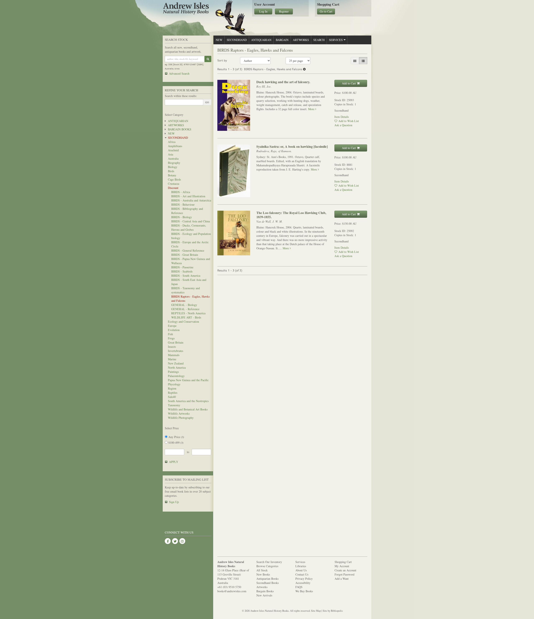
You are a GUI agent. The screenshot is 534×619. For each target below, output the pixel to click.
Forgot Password (344, 574)
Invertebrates (175, 351)
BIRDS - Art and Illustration (188, 196)
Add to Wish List (348, 121)
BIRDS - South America (185, 276)
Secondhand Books (267, 583)
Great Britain (175, 342)
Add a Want (342, 579)
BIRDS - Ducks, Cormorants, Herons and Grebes (188, 227)
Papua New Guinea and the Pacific (188, 380)
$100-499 (175, 443)
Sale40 (172, 397)
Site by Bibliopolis (333, 611)
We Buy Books (304, 591)
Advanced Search (179, 73)
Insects (172, 347)
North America (177, 367)
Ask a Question (343, 125)
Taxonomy (174, 405)
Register (284, 11)
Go (207, 102)
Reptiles (172, 393)
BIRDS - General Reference (187, 250)
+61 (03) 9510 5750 (229, 587)
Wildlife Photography (181, 418)
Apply (173, 462)
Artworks (176, 125)
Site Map (316, 611)
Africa (171, 142)
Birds (171, 171)
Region (172, 388)
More (311, 109)
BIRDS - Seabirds (182, 271)
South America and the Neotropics (188, 401)
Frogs (171, 338)
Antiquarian (178, 121)
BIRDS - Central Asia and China (190, 221)
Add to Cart (349, 83)
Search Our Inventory (269, 562)
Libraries (300, 566)
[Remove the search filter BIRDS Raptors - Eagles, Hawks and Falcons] (304, 69)
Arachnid (173, 150)
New (171, 133)
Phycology (174, 384)
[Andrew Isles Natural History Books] (204, 9)
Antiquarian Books (267, 579)
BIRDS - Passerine (182, 267)
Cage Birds (174, 179)
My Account (342, 566)
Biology (172, 167)
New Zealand (176, 363)
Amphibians (175, 146)
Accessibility (302, 583)
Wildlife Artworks (179, 413)
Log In (263, 11)
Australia (173, 158)
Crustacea (173, 184)
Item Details (341, 117)
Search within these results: (181, 96)
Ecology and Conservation (183, 322)
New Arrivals (264, 595)
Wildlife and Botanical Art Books (188, 409)
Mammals (173, 355)
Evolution (174, 330)
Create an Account (345, 570)
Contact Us (301, 574)
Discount (173, 188)
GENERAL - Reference (185, 309)
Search (319, 40)
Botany (172, 175)
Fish (170, 334)
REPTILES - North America (188, 313)
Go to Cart (326, 11)
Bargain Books (179, 129)
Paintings (173, 372)
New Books (263, 574)
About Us (301, 570)
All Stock (262, 570)
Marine (172, 359)
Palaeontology (176, 376)
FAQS (298, 587)
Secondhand (178, 138)
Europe (172, 326)
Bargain (282, 40)
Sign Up (174, 502)
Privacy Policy (304, 579)
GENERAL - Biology (184, 305)
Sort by (222, 60)
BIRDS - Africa (180, 192)
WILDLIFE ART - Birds (186, 317)
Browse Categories (267, 566)
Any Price (176, 437)
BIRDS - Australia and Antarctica (191, 200)
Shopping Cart (343, 562)
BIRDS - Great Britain (184, 255)
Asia (170, 154)
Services (336, 40)
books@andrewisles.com (231, 591)
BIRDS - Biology (181, 217)
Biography (174, 163)
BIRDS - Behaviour (183, 204)
